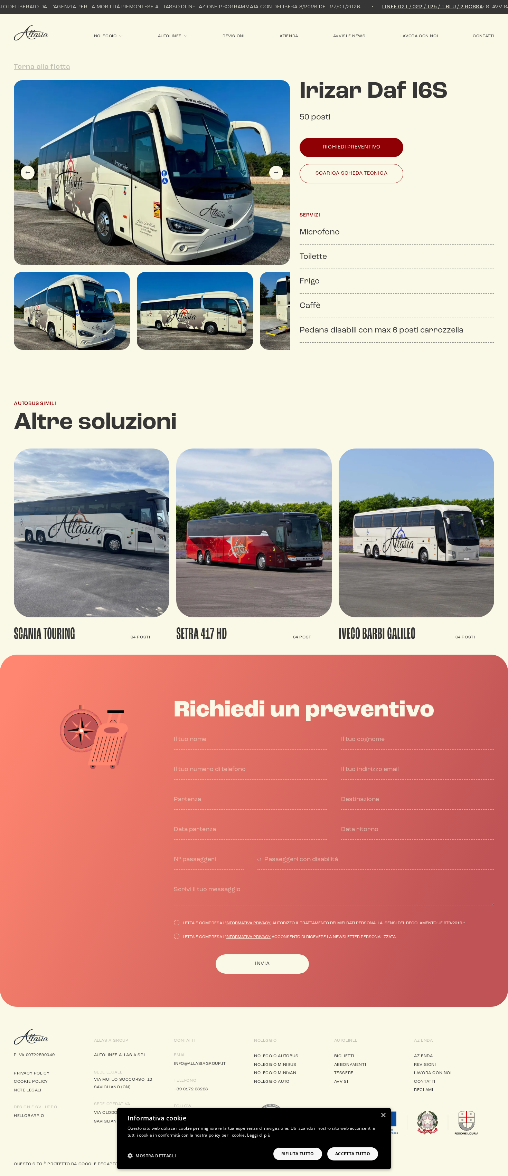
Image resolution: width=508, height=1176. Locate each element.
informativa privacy (248, 923)
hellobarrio (29, 1116)
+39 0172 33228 (191, 1089)
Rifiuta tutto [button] (297, 1154)
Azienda (289, 36)
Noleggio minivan (275, 1073)
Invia (262, 963)
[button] (152, 1155)
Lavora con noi (419, 36)
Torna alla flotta (42, 67)
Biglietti (344, 1056)
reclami (423, 1090)
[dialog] (254, 1138)
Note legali (27, 1090)
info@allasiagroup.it (200, 1064)
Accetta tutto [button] (352, 1154)
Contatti (483, 36)
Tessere (344, 1073)
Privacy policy (31, 1073)
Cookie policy (31, 1082)
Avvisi (341, 1082)
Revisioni (233, 36)
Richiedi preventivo (351, 147)
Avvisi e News (349, 36)
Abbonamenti (350, 1065)
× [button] (383, 1115)
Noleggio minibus (275, 1065)
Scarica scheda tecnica (352, 173)
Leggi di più (258, 1135)
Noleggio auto (272, 1082)
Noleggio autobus (276, 1056)
